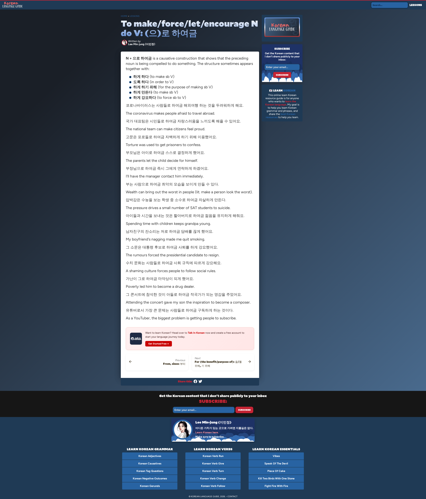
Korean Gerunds (150, 486)
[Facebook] (195, 382)
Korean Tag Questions (149, 471)
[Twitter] (200, 382)
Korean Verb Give (213, 463)
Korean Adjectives (149, 456)
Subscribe (282, 74)
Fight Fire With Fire (276, 486)
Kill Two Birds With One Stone (276, 478)
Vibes (276, 456)
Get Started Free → (158, 343)
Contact (232, 496)
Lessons (416, 5)
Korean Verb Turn (213, 471)
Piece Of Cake (276, 471)
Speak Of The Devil (276, 463)
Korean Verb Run (213, 456)
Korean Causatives (149, 463)
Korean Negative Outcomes (150, 478)
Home (124, 16)
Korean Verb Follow (213, 486)
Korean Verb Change (213, 478)
